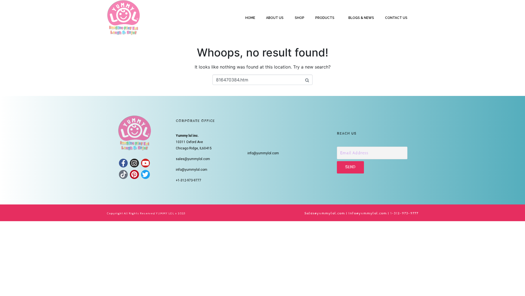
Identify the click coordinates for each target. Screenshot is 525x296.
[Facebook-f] (123, 163)
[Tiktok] (123, 174)
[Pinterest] (134, 174)
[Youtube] (145, 163)
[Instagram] (134, 163)
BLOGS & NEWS (361, 18)
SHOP (299, 18)
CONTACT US (396, 18)
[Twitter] (145, 174)
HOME (250, 18)
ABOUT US (275, 18)
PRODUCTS (324, 18)
